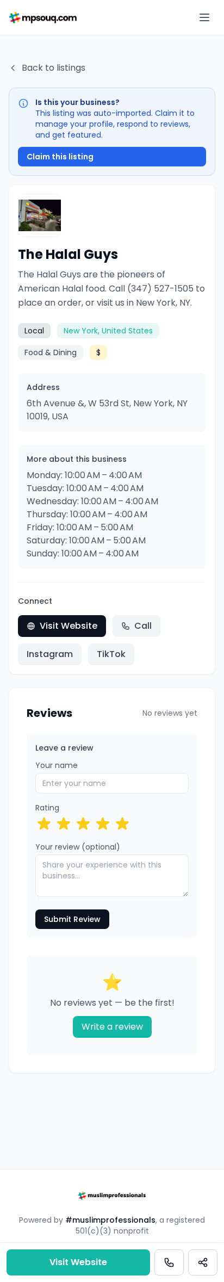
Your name (56, 765)
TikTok (111, 654)
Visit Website (68, 626)
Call (143, 626)
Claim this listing (60, 156)
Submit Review (72, 919)
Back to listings (53, 67)
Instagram (50, 654)
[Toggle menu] (204, 17)
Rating (47, 807)
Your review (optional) (77, 846)
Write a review (112, 1026)
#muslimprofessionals (110, 1220)
